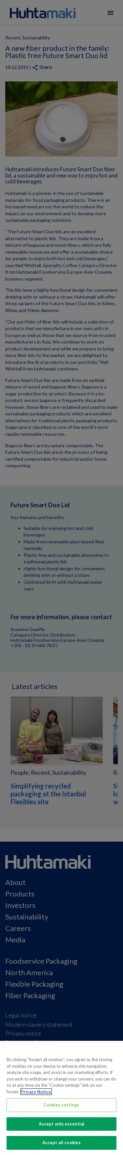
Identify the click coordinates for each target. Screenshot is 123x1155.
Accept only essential (62, 1123)
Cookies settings (61, 1104)
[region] (61, 1098)
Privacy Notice (36, 1091)
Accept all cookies (61, 1142)
